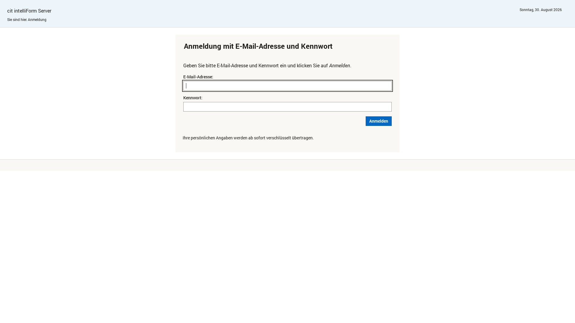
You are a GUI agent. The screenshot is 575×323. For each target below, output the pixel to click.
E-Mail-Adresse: (198, 77)
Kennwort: (192, 97)
